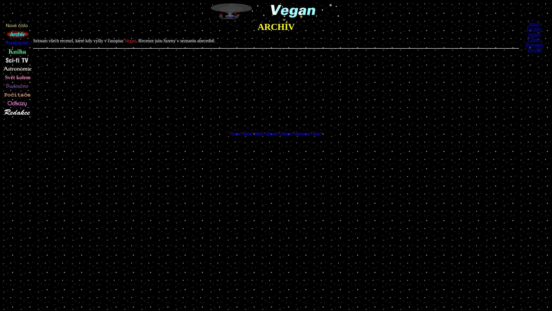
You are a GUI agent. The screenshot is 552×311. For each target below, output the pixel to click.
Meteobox (302, 133)
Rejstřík (535, 50)
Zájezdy (272, 133)
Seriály (534, 34)
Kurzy (236, 133)
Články (534, 39)
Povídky (534, 29)
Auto (317, 133)
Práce (259, 133)
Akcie (248, 133)
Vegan (534, 24)
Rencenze (534, 44)
